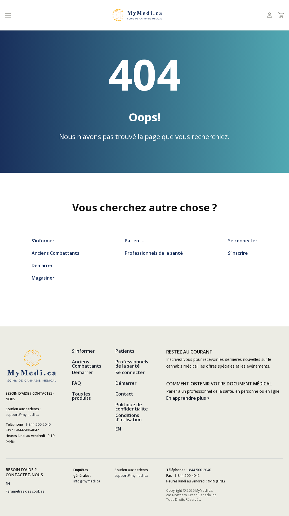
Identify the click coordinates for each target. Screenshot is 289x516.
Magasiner (43, 278)
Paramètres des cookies (25, 491)
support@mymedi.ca (22, 414)
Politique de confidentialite (131, 406)
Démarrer (42, 265)
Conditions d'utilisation (128, 417)
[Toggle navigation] (8, 15)
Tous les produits (81, 396)
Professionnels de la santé (154, 253)
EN (118, 429)
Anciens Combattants (55, 253)
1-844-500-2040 (38, 424)
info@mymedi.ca (86, 481)
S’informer (43, 241)
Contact (124, 394)
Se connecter (242, 241)
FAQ (76, 383)
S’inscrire (238, 253)
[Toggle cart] (281, 15)
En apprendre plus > (188, 398)
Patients (134, 241)
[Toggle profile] (269, 15)
